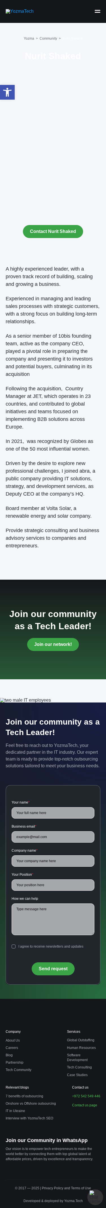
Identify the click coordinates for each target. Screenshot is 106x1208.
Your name (21, 802)
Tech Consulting (79, 1067)
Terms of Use (81, 1188)
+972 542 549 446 (86, 1096)
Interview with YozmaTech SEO (29, 1118)
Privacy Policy (53, 1188)
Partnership (14, 1063)
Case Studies (77, 1075)
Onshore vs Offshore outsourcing (31, 1104)
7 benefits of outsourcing (24, 1096)
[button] (7, 92)
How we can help (25, 899)
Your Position (22, 875)
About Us (13, 1040)
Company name (25, 851)
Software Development (77, 1057)
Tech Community (18, 1070)
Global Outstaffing (80, 1040)
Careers (12, 1048)
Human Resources (81, 1048)
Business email (24, 826)
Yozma (29, 38)
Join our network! (53, 644)
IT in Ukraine (15, 1111)
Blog (9, 1055)
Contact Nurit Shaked (53, 231)
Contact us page (84, 1105)
